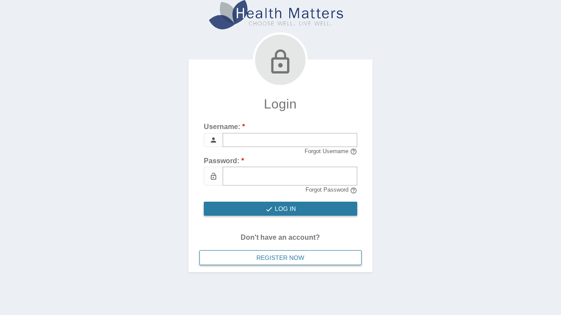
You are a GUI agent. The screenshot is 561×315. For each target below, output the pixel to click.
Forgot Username (327, 151)
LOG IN (284, 208)
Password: (224, 160)
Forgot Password (327, 189)
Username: (224, 126)
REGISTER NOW (280, 257)
